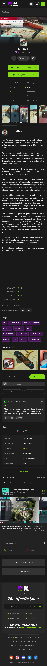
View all (39, 477)
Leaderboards (8, 334)
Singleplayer (16, 83)
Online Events (36, 334)
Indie (28, 328)
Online (29, 87)
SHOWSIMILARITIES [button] (8, 537)
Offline (14, 87)
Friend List (19, 328)
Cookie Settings (30, 645)
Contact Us (20, 637)
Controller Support (31, 323)
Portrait (14, 91)
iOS (25, 75)
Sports (20, 52)
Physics (6, 339)
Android (25, 68)
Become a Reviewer (32, 637)
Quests (23, 339)
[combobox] (11, 392)
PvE (13, 96)
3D (4, 323)
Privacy (17, 649)
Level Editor (22, 334)
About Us (11, 637)
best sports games (11, 250)
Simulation (28, 52)
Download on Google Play (28, 641)
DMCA (30, 649)
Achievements (14, 323)
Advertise (14, 641)
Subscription (34, 339)
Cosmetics (6, 328)
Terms (24, 649)
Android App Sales (17, 645)
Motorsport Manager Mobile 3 (23, 489)
